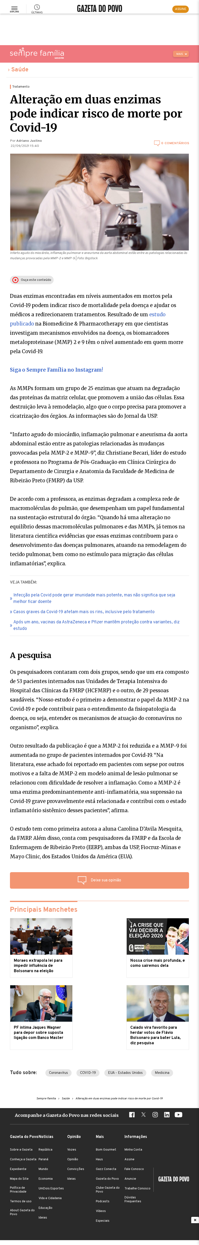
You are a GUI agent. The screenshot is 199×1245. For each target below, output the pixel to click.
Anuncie (130, 1179)
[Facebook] (132, 1115)
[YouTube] (178, 1115)
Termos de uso (21, 1201)
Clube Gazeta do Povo (108, 1190)
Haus (99, 1159)
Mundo (43, 1169)
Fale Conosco (134, 1169)
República (45, 1150)
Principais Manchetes (43, 910)
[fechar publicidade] (195, 1220)
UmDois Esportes (51, 1189)
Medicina (162, 1073)
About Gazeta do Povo (22, 1212)
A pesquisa (30, 655)
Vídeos (101, 1211)
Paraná (43, 1159)
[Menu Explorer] (14, 9)
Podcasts (102, 1201)
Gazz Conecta (106, 1169)
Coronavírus (58, 1073)
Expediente (18, 1169)
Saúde (19, 70)
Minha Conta (133, 1150)
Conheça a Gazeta (23, 1159)
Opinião (72, 1159)
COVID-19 (88, 1073)
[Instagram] (155, 1115)
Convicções (75, 1169)
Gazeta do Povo (107, 1179)
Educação (45, 1208)
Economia (46, 1179)
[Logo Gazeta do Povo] (171, 1180)
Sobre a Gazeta (21, 1150)
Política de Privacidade (18, 1190)
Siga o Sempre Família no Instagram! (56, 370)
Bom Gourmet (106, 1150)
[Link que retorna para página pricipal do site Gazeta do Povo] (99, 9)
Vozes (71, 1150)
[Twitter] (143, 1115)
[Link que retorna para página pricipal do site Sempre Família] (37, 53)
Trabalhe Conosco (137, 1189)
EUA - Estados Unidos (125, 1073)
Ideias (43, 1218)
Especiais (102, 1221)
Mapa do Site (19, 1179)
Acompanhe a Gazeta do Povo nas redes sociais (67, 1115)
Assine (129, 1159)
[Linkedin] (167, 1115)
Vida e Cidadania (50, 1198)
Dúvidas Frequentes (132, 1199)
